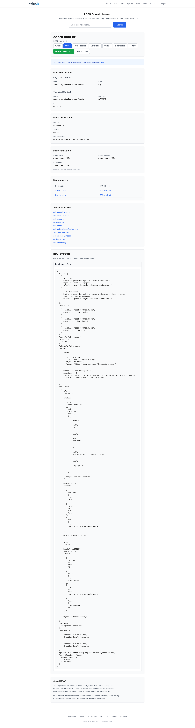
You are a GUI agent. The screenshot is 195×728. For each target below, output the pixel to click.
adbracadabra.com (61, 212)
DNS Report (92, 717)
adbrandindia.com (60, 215)
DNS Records (80, 46)
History (133, 46)
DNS (123, 4)
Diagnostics (120, 46)
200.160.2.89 (105, 195)
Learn (81, 717)
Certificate (95, 46)
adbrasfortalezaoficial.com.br (65, 229)
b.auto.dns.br (60, 195)
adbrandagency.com (62, 236)
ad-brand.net (58, 222)
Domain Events (141, 4)
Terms (114, 717)
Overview (72, 717)
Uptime (130, 4)
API (101, 717)
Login (163, 4)
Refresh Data (82, 51)
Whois (58, 46)
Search (120, 25)
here (102, 62)
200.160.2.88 (105, 190)
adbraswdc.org (59, 242)
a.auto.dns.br (60, 190)
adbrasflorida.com (61, 232)
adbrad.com (58, 219)
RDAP (116, 4)
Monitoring (154, 4)
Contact (123, 717)
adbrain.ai (57, 226)
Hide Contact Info (64, 51)
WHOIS (109, 4)
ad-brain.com (59, 239)
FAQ (107, 717)
